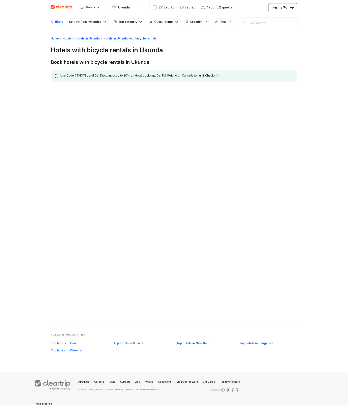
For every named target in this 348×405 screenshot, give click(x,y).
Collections (165, 381)
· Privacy (109, 389)
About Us (83, 381)
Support (125, 381)
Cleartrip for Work (187, 381)
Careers (99, 381)
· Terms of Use (131, 389)
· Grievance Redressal (148, 389)
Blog (137, 381)
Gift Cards (209, 381)
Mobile (149, 381)
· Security (118, 389)
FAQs (112, 381)
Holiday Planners (230, 381)
